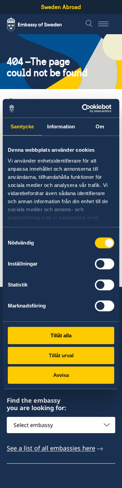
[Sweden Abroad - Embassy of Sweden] (41, 24)
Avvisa (61, 375)
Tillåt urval (61, 355)
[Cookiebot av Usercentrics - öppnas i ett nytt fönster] (86, 108)
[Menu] (106, 24)
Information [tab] (61, 126)
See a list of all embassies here (51, 448)
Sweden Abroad (61, 7)
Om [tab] (100, 126)
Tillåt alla (61, 335)
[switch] (104, 263)
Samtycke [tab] (22, 126)
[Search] (89, 24)
